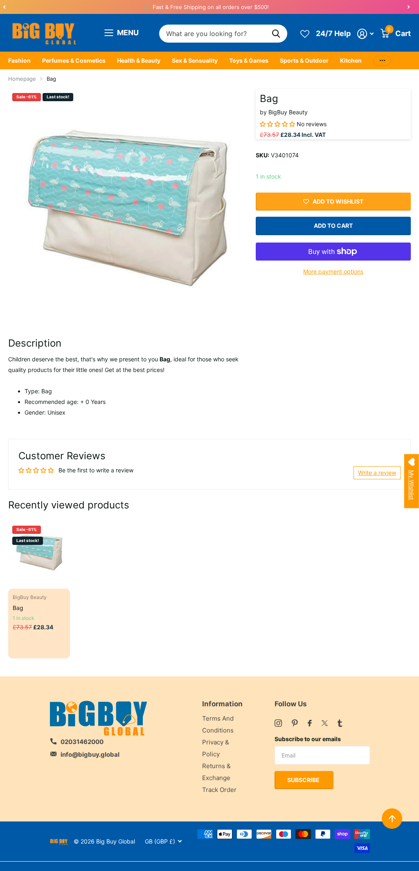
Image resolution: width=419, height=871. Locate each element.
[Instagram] (278, 723)
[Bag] (39, 552)
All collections (19, 61)
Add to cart (333, 225)
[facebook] (310, 723)
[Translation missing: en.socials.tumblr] (340, 723)
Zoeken (276, 34)
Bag (18, 607)
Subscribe (304, 779)
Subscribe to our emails (308, 738)
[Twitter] (325, 723)
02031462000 (82, 742)
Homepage (22, 78)
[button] (4, 7)
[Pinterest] (295, 723)
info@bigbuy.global (90, 754)
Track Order (219, 790)
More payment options (333, 271)
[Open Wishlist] (304, 33)
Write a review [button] (377, 472)
